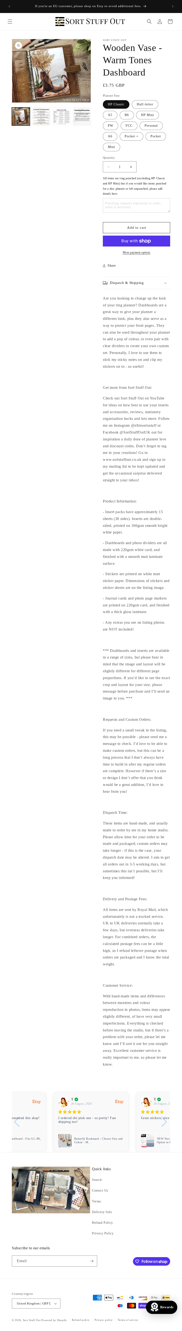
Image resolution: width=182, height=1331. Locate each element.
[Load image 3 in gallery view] (62, 116)
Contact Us (100, 1190)
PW (110, 125)
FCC (129, 125)
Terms (96, 1201)
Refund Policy (102, 1222)
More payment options (136, 252)
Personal (151, 125)
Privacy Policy (103, 1233)
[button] (10, 21)
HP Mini (147, 115)
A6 (110, 136)
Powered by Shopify (54, 1320)
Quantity (109, 157)
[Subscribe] (91, 1261)
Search (97, 1180)
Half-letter (145, 104)
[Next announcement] (173, 6)
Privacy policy (104, 1319)
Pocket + (131, 136)
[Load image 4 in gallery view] (82, 116)
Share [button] (112, 265)
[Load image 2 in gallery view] (41, 116)
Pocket (155, 136)
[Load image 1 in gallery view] (21, 116)
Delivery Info (102, 1212)
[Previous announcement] (9, 6)
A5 (110, 115)
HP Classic (116, 104)
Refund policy (81, 1319)
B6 (127, 115)
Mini (111, 147)
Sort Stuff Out (32, 1320)
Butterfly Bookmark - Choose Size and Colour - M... (98, 1140)
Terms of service (128, 1319)
